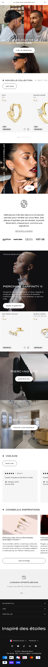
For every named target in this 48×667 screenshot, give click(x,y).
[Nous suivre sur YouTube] (18, 646)
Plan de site (10, 653)
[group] (24, 583)
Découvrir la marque (24, 231)
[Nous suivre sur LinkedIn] (30, 646)
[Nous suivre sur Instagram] (12, 646)
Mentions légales (25, 653)
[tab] (17, 80)
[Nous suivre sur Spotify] (36, 646)
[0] (40, 9)
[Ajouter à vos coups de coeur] (25, 129)
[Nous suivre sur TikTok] (24, 646)
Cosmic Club (29, 2)
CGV (16, 653)
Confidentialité (36, 653)
